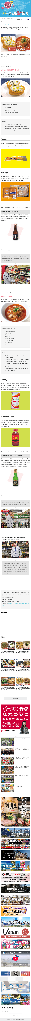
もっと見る (15, 698)
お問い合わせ (15, 1015)
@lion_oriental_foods (13, 606)
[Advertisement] (8, 625)
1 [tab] (12, 15)
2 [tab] (14, 15)
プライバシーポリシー (5, 1011)
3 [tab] (16, 15)
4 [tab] (18, 15)
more (15, 794)
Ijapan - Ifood (7, 24)
